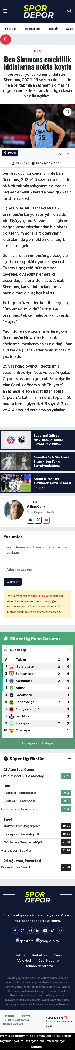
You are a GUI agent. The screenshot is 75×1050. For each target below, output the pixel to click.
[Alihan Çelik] (14, 510)
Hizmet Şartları (12, 1024)
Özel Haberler (49, 960)
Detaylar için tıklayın (37, 743)
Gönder (12, 582)
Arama (48, 966)
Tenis (54, 28)
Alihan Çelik (23, 163)
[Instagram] (30, 930)
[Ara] (69, 11)
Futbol (12, 28)
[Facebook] (15, 930)
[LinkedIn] (37, 930)
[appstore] (25, 942)
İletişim (9, 1016)
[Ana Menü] (5, 11)
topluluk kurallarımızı (41, 595)
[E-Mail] (30, 520)
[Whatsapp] (60, 930)
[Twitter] (38, 520)
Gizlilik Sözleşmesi (17, 1020)
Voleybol (24, 960)
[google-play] (47, 942)
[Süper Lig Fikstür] (69, 759)
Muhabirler (34, 966)
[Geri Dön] (5, 39)
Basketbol (34, 28)
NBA (37, 51)
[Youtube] (46, 520)
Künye (26, 1016)
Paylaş (12, 152)
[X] (22, 930)
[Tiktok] (52, 930)
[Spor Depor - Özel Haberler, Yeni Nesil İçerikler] (38, 11)
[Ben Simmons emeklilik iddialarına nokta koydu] (37, 126)
